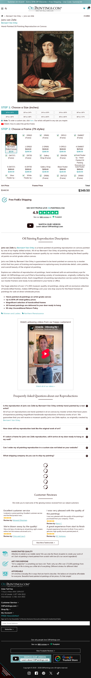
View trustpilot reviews (44, 651)
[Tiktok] (57, 673)
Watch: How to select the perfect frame (19, 124)
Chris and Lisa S (19, 536)
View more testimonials (44, 543)
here (32, 121)
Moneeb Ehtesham (20, 520)
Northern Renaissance (34, 313)
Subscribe (8, 629)
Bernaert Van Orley (9, 23)
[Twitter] (50, 673)
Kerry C (59, 523)
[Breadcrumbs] (2, 16)
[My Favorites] (84, 8)
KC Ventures (61, 536)
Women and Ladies (11, 313)
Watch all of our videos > (45, 386)
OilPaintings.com (48, 668)
